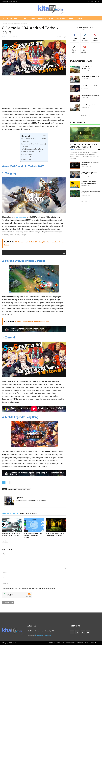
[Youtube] (98, 1)
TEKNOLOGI (42, 18)
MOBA (28, 489)
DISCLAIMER (60, 643)
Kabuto (72, 149)
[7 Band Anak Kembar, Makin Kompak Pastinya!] (75, 174)
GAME (51, 18)
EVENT (71, 18)
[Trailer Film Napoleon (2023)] (75, 88)
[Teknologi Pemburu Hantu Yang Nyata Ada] (75, 165)
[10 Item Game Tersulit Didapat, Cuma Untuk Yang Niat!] (85, 134)
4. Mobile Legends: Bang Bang (32, 149)
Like (74, 34)
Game (4, 23)
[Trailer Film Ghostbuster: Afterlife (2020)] (75, 69)
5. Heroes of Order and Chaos (31, 151)
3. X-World (24, 146)
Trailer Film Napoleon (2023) (89, 86)
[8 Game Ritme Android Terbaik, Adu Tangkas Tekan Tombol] (12, 525)
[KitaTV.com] (51, 9)
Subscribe (85, 45)
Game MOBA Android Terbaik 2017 (33, 139)
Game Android (12, 489)
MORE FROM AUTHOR (28, 513)
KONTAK (86, 643)
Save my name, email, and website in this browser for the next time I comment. (30, 588)
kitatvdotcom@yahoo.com (43, 635)
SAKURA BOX (60, 18)
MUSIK (33, 18)
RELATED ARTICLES (10, 513)
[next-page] (6, 541)
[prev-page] (3, 541)
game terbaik (21, 489)
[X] (95, 1)
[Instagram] (91, 1)
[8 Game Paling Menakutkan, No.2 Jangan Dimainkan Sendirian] (56, 525)
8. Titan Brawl (26, 159)
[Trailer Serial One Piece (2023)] (75, 79)
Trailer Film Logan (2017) (88, 105)
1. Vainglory (25, 141)
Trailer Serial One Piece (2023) (90, 76)
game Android (21, 217)
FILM (24, 18)
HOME (5, 18)
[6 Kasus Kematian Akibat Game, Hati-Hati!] (75, 193)
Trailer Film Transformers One (90, 95)
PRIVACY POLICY (70, 643)
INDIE (80, 18)
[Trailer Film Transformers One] (75, 98)
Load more (84, 115)
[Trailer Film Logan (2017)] (75, 107)
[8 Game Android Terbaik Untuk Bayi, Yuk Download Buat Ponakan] (34, 525)
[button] (99, 18)
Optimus (6, 37)
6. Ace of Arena (26, 154)
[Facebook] (88, 1)
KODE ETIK (80, 643)
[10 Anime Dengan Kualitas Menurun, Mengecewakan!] (75, 184)
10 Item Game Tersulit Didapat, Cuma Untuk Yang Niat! (84, 145)
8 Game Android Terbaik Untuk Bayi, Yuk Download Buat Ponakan (33, 535)
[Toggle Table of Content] (43, 136)
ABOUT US (52, 643)
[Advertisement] (34, 92)
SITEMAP (93, 643)
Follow (85, 34)
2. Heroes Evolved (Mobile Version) (33, 144)
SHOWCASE (14, 18)
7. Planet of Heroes (28, 157)
